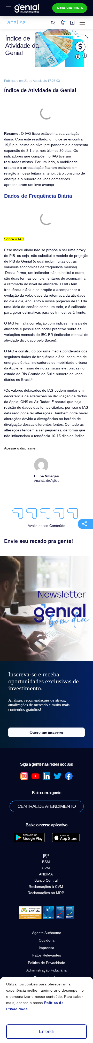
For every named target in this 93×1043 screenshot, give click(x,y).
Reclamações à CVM (46, 886)
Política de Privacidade (46, 963)
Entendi (46, 1031)
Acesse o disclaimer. (20, 448)
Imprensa (46, 948)
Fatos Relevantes (46, 955)
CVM (46, 868)
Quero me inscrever (46, 732)
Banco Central (46, 880)
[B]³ (46, 856)
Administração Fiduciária (46, 970)
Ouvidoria (47, 940)
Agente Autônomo (46, 933)
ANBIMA (46, 874)
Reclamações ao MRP (46, 893)
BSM (46, 862)
